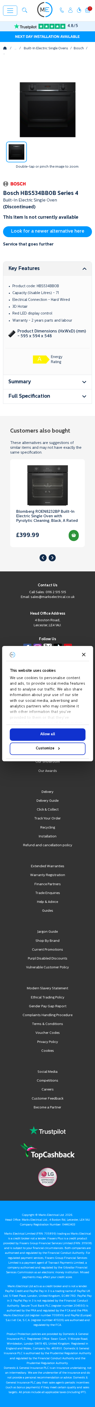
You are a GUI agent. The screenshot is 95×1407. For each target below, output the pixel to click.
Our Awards (47, 771)
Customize (45, 748)
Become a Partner (47, 1107)
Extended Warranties (47, 866)
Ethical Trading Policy (47, 997)
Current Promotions (47, 949)
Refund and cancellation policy (47, 845)
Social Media (47, 1072)
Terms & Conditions (47, 1024)
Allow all (47, 734)
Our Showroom (47, 762)
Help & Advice (47, 902)
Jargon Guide (47, 931)
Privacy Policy (47, 1042)
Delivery (47, 792)
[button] (24, 10)
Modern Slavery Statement (47, 988)
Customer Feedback (47, 1098)
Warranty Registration (47, 875)
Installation (47, 836)
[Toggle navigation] (10, 11)
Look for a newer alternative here (47, 231)
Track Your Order (47, 818)
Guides (47, 910)
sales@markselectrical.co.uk (52, 597)
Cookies (47, 1051)
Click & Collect (48, 809)
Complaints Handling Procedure (47, 1015)
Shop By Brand (47, 941)
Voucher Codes (47, 1033)
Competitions (47, 1080)
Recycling (47, 827)
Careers (48, 1089)
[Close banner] (83, 654)
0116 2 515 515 (56, 592)
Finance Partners (47, 884)
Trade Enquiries (47, 893)
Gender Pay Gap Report (47, 1006)
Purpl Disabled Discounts (47, 958)
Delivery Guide (47, 800)
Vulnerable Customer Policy (47, 967)
